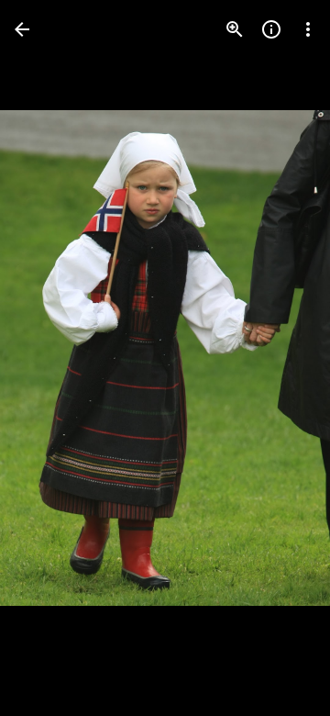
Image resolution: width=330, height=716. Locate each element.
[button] (51, 358)
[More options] (308, 29)
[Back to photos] (22, 29)
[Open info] (271, 29)
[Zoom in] (234, 29)
